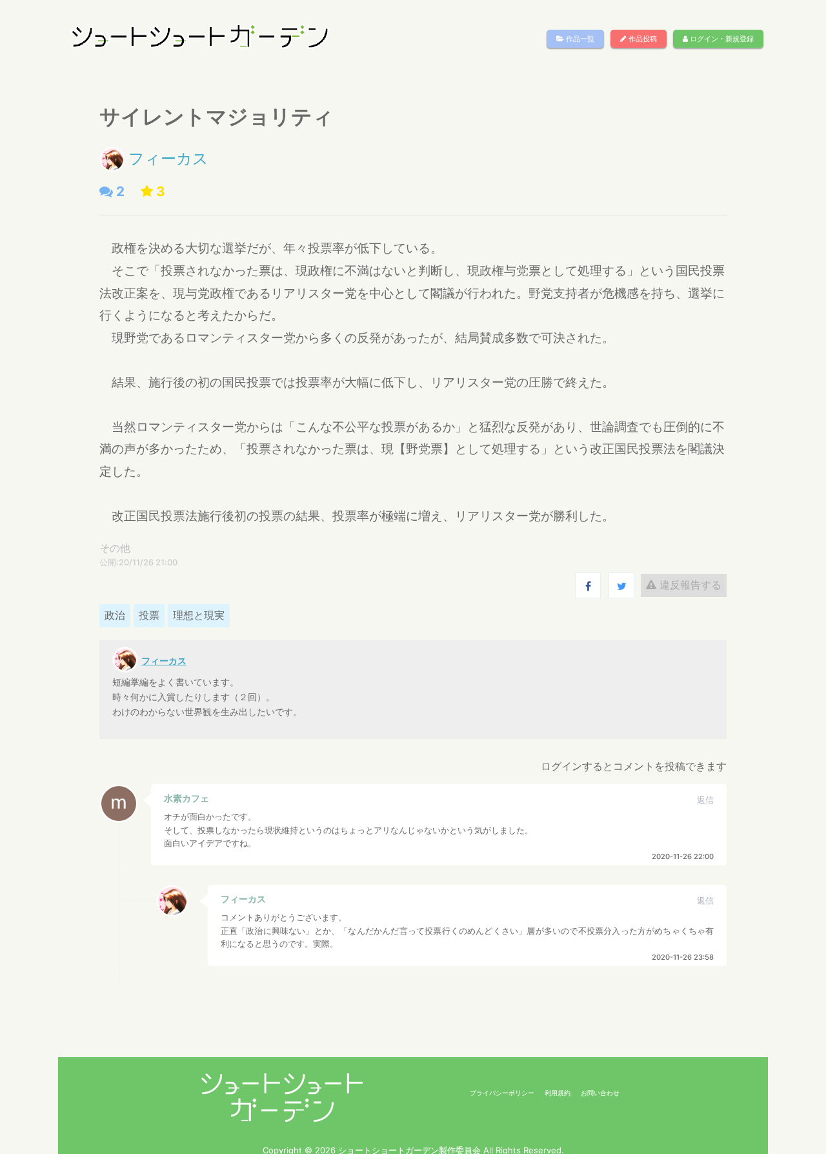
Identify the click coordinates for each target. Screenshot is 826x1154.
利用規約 (557, 1093)
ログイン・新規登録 (721, 38)
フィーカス (168, 158)
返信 (705, 800)
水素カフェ (186, 798)
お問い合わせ (600, 1093)
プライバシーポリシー (502, 1093)
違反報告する (688, 584)
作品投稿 (642, 38)
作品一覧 (579, 38)
